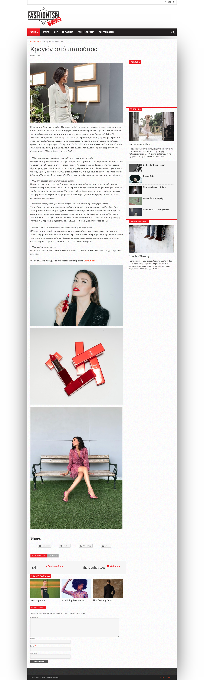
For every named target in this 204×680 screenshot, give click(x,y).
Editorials (67, 32)
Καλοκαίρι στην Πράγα (153, 198)
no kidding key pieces (73, 600)
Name (33, 639)
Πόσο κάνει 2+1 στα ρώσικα (156, 210)
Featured (52, 556)
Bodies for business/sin (154, 165)
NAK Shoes (91, 261)
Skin (34, 567)
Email (33, 646)
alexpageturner (38, 600)
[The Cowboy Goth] (108, 597)
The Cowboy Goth (94, 567)
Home (32, 41)
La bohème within (139, 144)
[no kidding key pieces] (76, 597)
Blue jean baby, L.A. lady (154, 187)
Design (46, 32)
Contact (168, 677)
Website (33, 653)
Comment (34, 617)
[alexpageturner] (45, 597)
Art (56, 32)
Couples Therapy (86, 32)
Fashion (34, 32)
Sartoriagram (106, 32)
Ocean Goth (148, 176)
